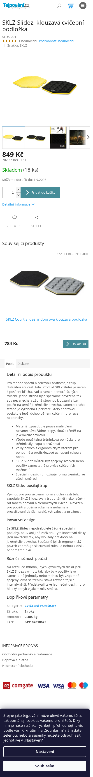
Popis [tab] (10, 363)
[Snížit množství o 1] (18, 195)
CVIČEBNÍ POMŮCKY (40, 606)
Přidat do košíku (43, 192)
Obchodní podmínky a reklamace (27, 654)
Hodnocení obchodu (17, 665)
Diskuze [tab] (23, 363)
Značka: (17, 45)
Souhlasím (44, 766)
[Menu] (82, 5)
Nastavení (45, 751)
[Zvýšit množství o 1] (18, 190)
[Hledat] (59, 5)
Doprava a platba (15, 660)
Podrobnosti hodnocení (56, 41)
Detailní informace (16, 204)
